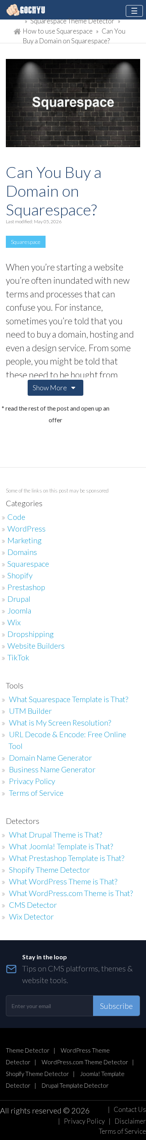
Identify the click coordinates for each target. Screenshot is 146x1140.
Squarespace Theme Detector (72, 21)
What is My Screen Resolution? (60, 722)
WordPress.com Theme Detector (85, 1061)
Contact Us (130, 1109)
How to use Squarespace (58, 31)
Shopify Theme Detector (49, 869)
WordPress (26, 528)
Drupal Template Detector (75, 1085)
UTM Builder (30, 710)
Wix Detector (31, 916)
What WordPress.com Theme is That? (71, 893)
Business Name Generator (52, 769)
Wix (14, 622)
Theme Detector (27, 1050)
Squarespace (25, 241)
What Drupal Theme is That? (55, 834)
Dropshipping (30, 633)
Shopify (20, 575)
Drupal (18, 598)
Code (16, 516)
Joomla (19, 610)
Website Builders (36, 645)
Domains (22, 552)
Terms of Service (36, 792)
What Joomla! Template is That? (61, 846)
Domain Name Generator (50, 757)
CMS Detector (33, 904)
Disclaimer (130, 1121)
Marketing (24, 540)
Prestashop (26, 587)
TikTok (18, 657)
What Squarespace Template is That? (68, 699)
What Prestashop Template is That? (66, 858)
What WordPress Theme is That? (63, 881)
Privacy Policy (32, 781)
